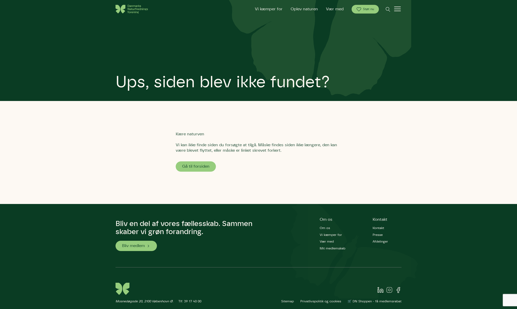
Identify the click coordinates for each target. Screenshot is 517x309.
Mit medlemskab (332, 248)
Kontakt (380, 220)
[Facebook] (398, 291)
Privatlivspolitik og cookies (320, 301)
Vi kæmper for (269, 9)
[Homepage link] (132, 9)
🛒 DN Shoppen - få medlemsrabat (374, 301)
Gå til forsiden (195, 166)
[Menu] (397, 9)
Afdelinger (380, 241)
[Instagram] (389, 291)
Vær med (335, 9)
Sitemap (287, 301)
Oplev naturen (304, 9)
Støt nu (368, 9)
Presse (378, 234)
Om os (326, 220)
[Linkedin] (380, 291)
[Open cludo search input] (387, 9)
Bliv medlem (133, 246)
